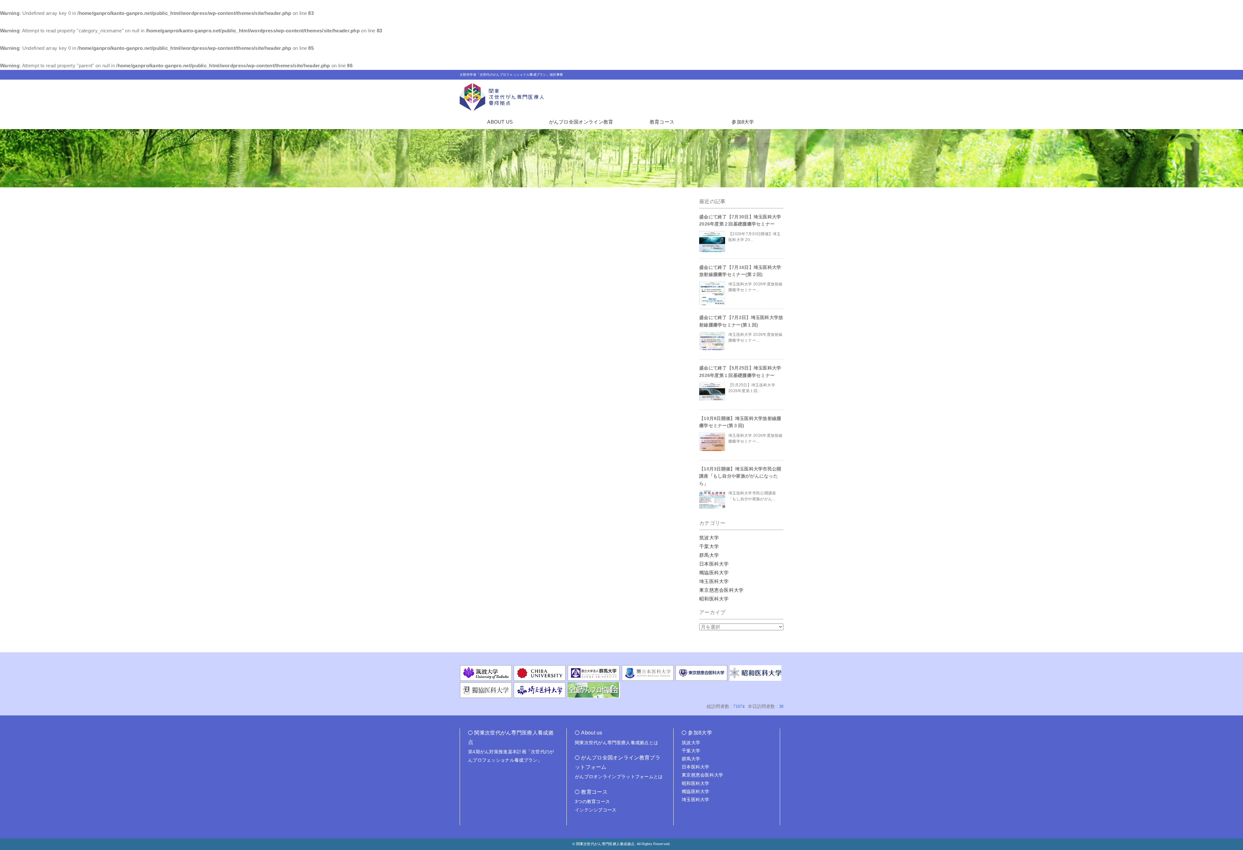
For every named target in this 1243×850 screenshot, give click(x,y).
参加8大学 (743, 122)
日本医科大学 (714, 564)
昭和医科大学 (714, 599)
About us (591, 732)
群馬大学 (709, 555)
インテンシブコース (596, 809)
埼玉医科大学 (714, 581)
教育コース (662, 122)
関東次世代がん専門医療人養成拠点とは (616, 742)
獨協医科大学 (714, 572)
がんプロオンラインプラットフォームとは (619, 776)
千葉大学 (709, 546)
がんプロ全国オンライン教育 (581, 122)
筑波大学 (709, 537)
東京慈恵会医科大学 (721, 590)
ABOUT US (500, 122)
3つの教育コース (592, 801)
